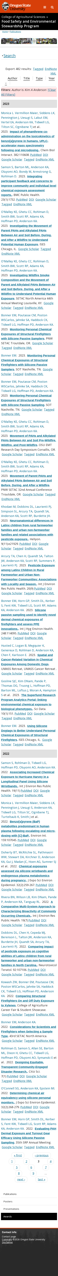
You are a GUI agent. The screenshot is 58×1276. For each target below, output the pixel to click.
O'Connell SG (10, 1088)
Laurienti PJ (43, 507)
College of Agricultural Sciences (23, 17)
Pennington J (10, 118)
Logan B (21, 645)
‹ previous (41, 1155)
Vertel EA (7, 122)
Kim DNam (25, 681)
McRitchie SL (27, 852)
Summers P (47, 561)
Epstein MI (47, 1088)
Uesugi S (26, 118)
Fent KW (10, 605)
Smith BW (8, 216)
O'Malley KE (9, 212)
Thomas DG (9, 686)
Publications (10, 1194)
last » (41, 1179)
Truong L (25, 686)
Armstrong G (42, 171)
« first (18, 1155)
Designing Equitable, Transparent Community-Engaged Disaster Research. (24, 1067)
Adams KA (37, 216)
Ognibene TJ (23, 127)
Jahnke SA (22, 320)
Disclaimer (7, 1242)
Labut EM (40, 118)
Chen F (5, 655)
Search (10, 55)
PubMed (36, 155)
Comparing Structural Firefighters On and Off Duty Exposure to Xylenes (27, 1000)
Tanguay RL (32, 902)
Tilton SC (7, 127)
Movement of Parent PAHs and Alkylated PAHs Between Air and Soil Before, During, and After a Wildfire (26, 480)
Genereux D (9, 650)
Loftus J (22, 690)
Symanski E (45, 1058)
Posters (7, 1201)
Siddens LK (46, 113)
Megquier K (36, 645)
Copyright (7, 1239)
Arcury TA (25, 511)
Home (5, 31)
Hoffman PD (9, 221)
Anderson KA (24, 122)
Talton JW (25, 937)
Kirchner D (32, 857)
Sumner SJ (49, 862)
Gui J (9, 862)
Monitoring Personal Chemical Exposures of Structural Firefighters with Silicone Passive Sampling (26, 400)
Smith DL (37, 601)
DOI (45, 155)
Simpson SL (9, 511)
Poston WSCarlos (13, 986)
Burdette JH (42, 516)
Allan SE (36, 1048)
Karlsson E (19, 655)
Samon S (7, 167)
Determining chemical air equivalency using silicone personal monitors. (26, 1098)
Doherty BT (9, 852)
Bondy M (25, 171)
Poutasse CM (27, 315)
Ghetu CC (25, 212)
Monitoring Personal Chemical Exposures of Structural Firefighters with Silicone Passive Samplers (26, 334)
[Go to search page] (52, 7)
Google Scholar (11, 159)
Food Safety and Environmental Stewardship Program (29, 23)
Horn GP (23, 601)
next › (21, 1179)
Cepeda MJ (37, 933)
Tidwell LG (41, 122)
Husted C (7, 645)
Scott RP (22, 216)
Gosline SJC (8, 681)
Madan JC (20, 862)
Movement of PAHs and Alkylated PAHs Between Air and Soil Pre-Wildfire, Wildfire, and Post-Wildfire (28, 440)
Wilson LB (23, 897)
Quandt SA (41, 511)
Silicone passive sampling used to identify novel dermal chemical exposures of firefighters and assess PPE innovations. (28, 619)
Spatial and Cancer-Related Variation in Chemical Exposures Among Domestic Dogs (27, 659)
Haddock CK (39, 320)
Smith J (25, 817)
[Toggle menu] (45, 7)
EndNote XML (45, 159)
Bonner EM (8, 315)
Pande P (40, 681)
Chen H (21, 556)
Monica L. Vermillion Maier (19, 113)
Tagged (38, 69)
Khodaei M (8, 507)
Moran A (35, 690)
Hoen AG (34, 862)
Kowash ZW (9, 982)
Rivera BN (8, 897)
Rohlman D (8, 176)
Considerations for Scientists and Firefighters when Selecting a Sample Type (28, 1031)
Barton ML (22, 167)
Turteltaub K (10, 817)
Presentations (11, 1208)
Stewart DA (16, 857)
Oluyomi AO (9, 171)
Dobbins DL (25, 507)
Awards (7, 1216)
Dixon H (12, 1053)
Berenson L (9, 937)
